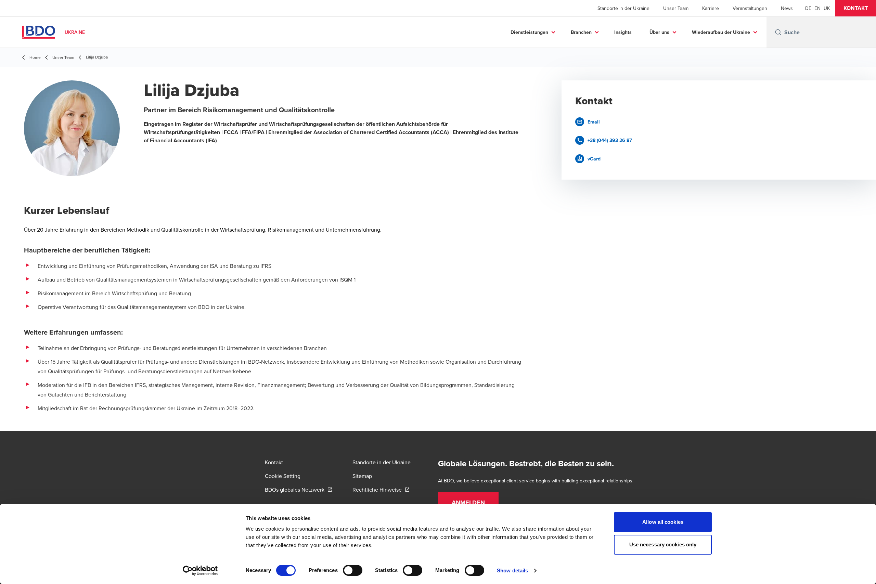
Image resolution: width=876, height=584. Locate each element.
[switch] (352, 570)
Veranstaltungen (750, 8)
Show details (512, 570)
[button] (855, 8)
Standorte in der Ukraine (623, 8)
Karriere (710, 8)
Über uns (659, 32)
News (787, 8)
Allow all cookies (662, 522)
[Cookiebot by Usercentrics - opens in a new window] (200, 571)
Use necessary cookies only (663, 544)
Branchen (581, 32)
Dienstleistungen (529, 32)
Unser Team (675, 8)
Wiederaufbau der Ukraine (721, 32)
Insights (623, 32)
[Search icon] (778, 32)
